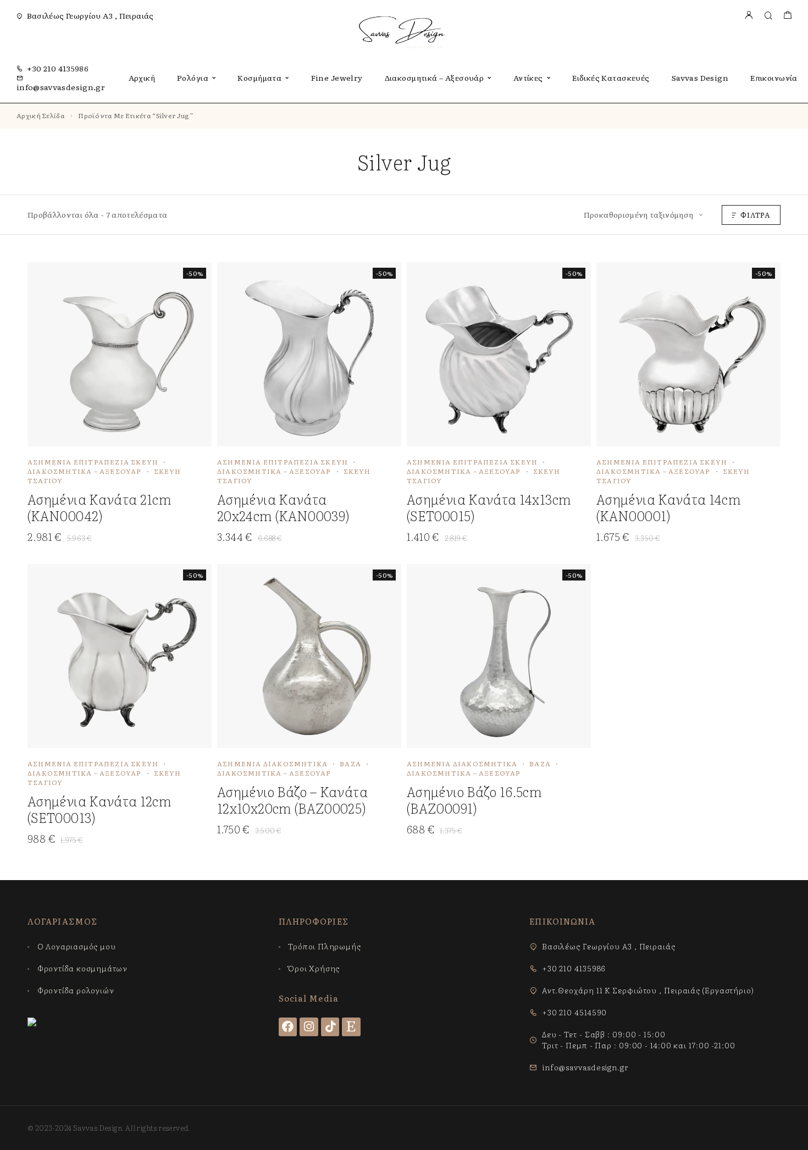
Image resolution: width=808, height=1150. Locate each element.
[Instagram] (309, 1027)
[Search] (768, 15)
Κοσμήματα (259, 77)
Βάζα (350, 763)
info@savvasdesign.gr (60, 86)
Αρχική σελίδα (40, 115)
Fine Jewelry (337, 77)
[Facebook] (288, 1027)
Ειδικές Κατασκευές (611, 77)
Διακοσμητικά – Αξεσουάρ (434, 77)
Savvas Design (700, 77)
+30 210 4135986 (57, 68)
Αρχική (142, 77)
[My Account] (748, 15)
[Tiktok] (330, 1027)
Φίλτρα (755, 214)
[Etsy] (351, 1027)
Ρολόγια (192, 77)
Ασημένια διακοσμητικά (272, 763)
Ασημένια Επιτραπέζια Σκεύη (92, 462)
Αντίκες (528, 77)
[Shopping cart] (787, 15)
